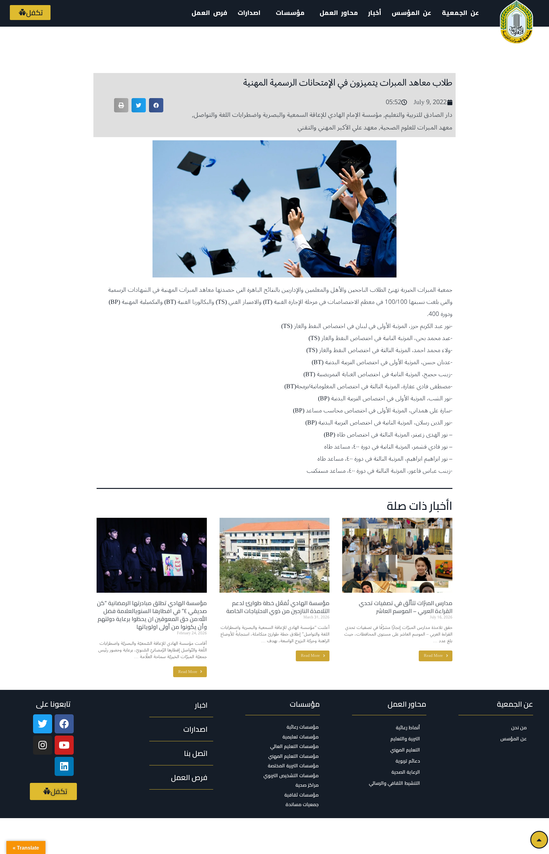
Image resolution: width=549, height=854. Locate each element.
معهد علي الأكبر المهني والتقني (337, 127)
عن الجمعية (460, 12)
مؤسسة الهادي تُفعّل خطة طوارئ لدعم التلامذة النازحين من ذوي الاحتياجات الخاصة (277, 607)
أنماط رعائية (408, 727)
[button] (30, 12)
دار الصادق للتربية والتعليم (418, 115)
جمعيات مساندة (302, 804)
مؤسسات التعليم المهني (293, 756)
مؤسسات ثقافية (301, 795)
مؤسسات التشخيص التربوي (291, 775)
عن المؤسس (411, 12)
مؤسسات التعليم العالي (294, 746)
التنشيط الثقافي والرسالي (394, 783)
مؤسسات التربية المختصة (293, 765)
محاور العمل (407, 704)
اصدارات (249, 12)
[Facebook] (64, 723)
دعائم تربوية (408, 760)
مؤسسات (305, 704)
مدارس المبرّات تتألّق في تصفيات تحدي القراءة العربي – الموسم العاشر (405, 607)
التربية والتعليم (405, 738)
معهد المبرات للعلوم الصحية (416, 127)
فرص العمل (209, 12)
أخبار (374, 12)
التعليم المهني (405, 749)
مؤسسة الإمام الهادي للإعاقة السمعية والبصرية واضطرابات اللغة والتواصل (287, 115)
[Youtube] (64, 745)
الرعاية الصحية (405, 772)
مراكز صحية (307, 785)
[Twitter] (42, 723)
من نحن (519, 727)
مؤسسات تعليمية (300, 736)
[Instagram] (42, 745)
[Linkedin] (64, 766)
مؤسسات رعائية (303, 727)
